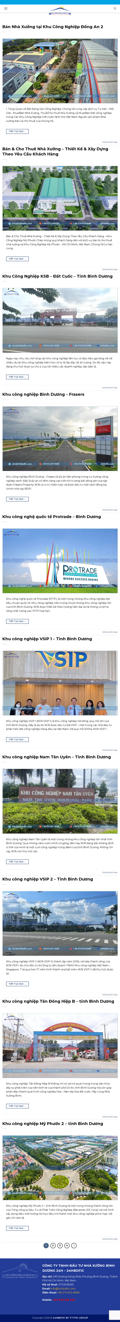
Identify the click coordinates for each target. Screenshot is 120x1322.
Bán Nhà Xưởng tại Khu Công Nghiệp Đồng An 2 (52, 26)
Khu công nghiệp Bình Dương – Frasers (43, 394)
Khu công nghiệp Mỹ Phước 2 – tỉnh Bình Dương (52, 1123)
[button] (6, 8)
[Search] (115, 8)
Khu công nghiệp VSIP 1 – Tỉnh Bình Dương (47, 638)
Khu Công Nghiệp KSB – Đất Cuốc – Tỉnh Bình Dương (57, 276)
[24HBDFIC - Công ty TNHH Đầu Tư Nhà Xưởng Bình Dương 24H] (60, 10)
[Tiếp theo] (74, 1245)
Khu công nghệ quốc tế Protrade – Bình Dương (51, 516)
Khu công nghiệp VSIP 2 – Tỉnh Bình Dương (47, 879)
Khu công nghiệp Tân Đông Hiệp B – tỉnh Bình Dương (58, 1001)
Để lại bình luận (110, 142)
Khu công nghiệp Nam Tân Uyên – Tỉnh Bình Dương (56, 756)
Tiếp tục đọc (17, 131)
